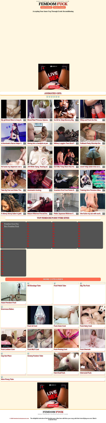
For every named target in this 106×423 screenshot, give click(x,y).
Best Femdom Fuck (11, 226)
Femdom (53, 4)
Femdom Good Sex (11, 223)
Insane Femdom (59, 7)
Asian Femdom (46, 7)
